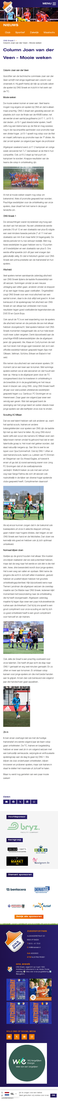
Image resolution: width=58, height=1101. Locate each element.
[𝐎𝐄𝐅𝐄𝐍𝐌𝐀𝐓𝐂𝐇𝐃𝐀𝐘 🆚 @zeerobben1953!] (17, 1013)
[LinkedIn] (24, 1037)
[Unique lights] (17, 849)
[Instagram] (32, 1037)
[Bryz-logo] (23, 827)
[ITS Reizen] (16, 906)
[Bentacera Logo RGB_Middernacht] (16, 889)
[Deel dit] (13, 802)
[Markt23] (17, 861)
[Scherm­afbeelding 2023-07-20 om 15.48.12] (42, 889)
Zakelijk (34, 33)
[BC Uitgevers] (41, 861)
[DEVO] (41, 849)
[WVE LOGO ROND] (29, 1063)
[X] (16, 1037)
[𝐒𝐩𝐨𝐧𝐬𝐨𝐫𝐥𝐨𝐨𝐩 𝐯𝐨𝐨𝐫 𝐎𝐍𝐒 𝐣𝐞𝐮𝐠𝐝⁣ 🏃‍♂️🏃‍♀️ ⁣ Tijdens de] (41, 990)
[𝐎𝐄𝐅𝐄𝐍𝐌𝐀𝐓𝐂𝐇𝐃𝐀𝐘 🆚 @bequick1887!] (41, 1013)
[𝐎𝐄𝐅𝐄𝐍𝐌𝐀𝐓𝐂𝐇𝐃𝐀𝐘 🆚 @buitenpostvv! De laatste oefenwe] (17, 990)
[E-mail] (6, 802)
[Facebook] (9, 1037)
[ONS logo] (7, 7)
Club (7, 33)
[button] (49, 3)
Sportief (20, 33)
